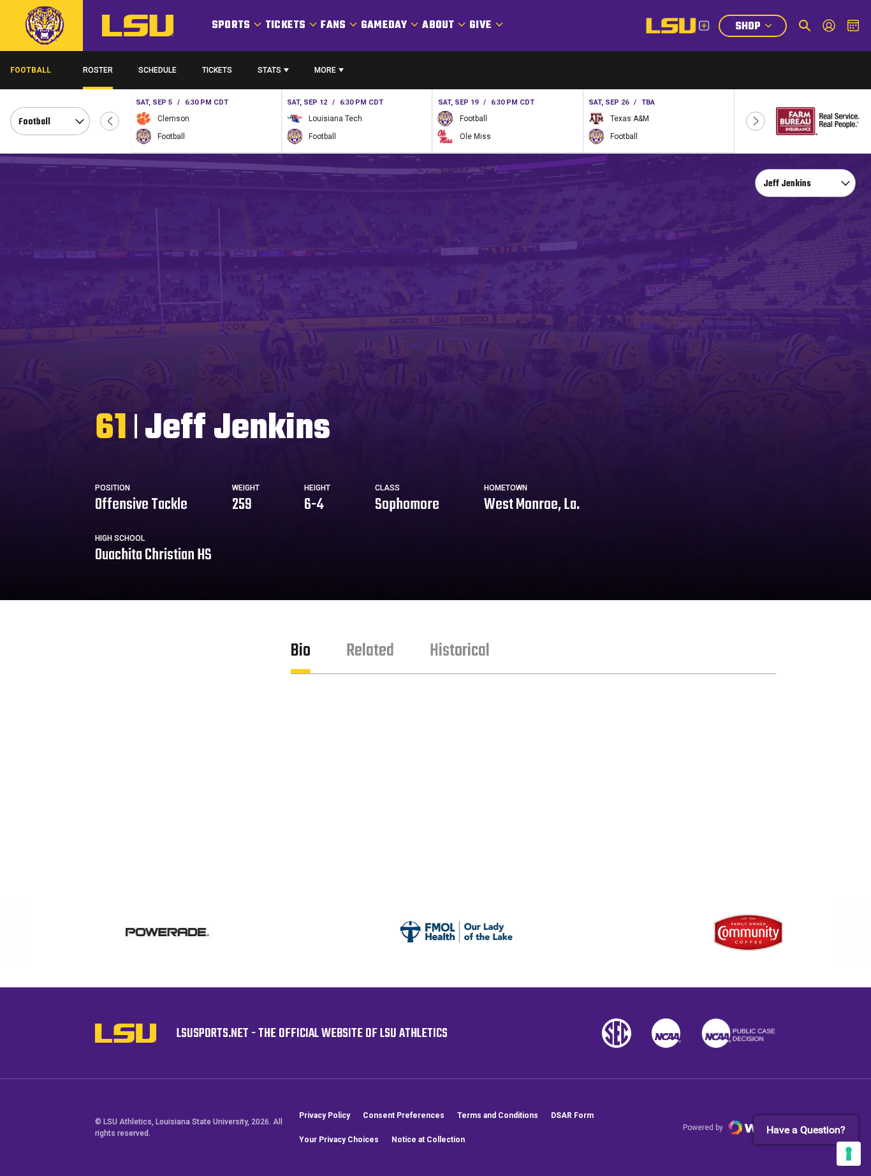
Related (370, 651)
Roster (98, 70)
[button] (109, 121)
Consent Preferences (403, 1115)
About (438, 25)
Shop (761, 27)
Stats (269, 70)
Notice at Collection (428, 1139)
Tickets (285, 25)
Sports (231, 25)
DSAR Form (572, 1115)
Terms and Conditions (497, 1115)
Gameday (384, 25)
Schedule (157, 70)
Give (480, 25)
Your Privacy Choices (339, 1139)
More (325, 70)
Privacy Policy (324, 1115)
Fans (333, 25)
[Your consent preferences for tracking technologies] (849, 1154)
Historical (460, 651)
